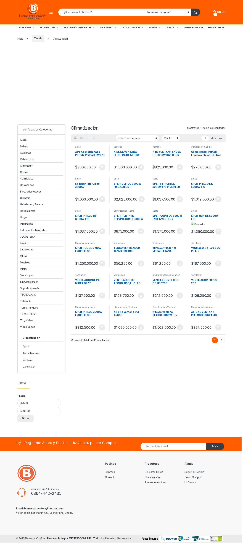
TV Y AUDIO (106, 27)
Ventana (118, 146)
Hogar (23, 217)
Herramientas (27, 210)
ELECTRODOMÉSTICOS (77, 27)
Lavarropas (26, 249)
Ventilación (119, 243)
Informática (26, 223)
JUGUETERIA (27, 236)
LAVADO (170, 27)
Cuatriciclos (26, 178)
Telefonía (25, 301)
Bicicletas (25, 152)
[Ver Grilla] (76, 138)
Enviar (215, 446)
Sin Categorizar (160, 275)
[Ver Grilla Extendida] (81, 138)
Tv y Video (26, 320)
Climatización (198, 146)
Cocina (24, 172)
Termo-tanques (29, 307)
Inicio (20, 38)
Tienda (38, 38)
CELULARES (24, 27)
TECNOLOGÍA (47, 27)
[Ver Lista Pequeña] (93, 138)
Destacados (27, 184)
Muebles (25, 262)
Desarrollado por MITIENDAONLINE (69, 538)
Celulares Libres (154, 471)
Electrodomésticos (30, 191)
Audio (23, 139)
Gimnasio (25, 197)
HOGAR (153, 27)
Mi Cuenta (190, 482)
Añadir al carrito (101, 167)
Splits (78, 146)
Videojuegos (27, 326)
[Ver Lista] (87, 138)
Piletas (24, 268)
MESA (23, 255)
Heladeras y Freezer (32, 204)
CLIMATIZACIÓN (131, 27)
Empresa (110, 471)
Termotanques (31, 353)
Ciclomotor (26, 165)
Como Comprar (193, 477)
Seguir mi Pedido (194, 471)
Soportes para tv (29, 288)
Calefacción (27, 159)
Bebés (24, 146)
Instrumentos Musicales (33, 230)
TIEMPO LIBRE (191, 27)
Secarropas (27, 275)
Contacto (110, 477)
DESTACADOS (216, 27)
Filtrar (25, 418)
